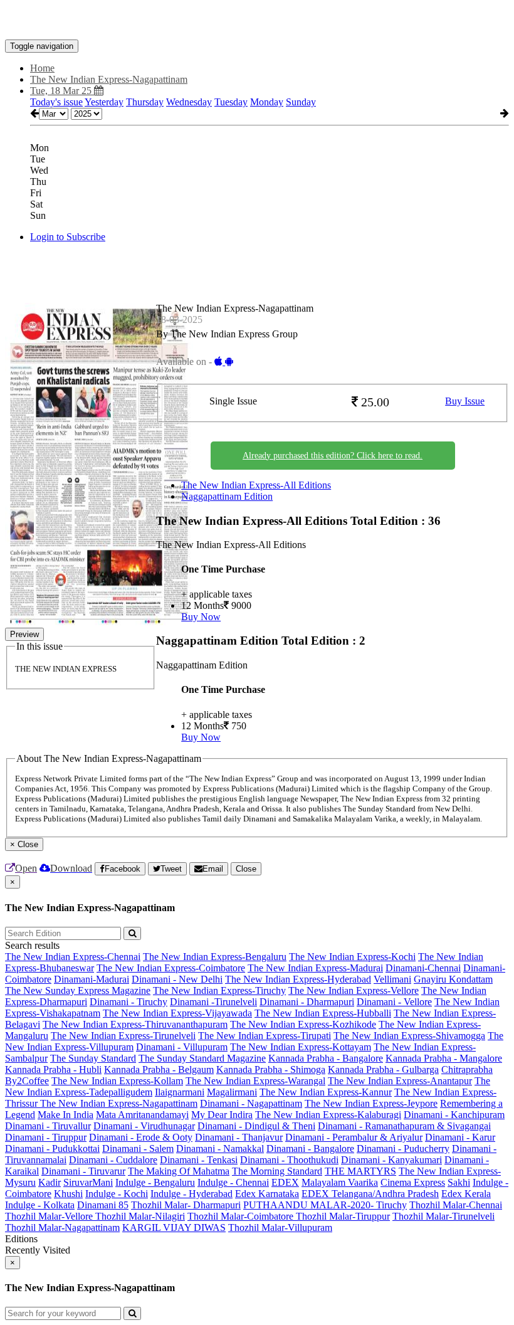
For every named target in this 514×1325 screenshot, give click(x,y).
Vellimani (392, 979)
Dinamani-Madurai (91, 979)
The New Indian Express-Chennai (72, 956)
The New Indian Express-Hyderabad (298, 979)
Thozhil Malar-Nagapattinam (62, 1227)
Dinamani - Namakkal (220, 1148)
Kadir (49, 1182)
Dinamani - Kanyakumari (391, 1159)
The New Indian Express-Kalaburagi (328, 1114)
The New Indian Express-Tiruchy (219, 990)
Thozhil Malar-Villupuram (280, 1227)
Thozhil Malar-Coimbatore (241, 1216)
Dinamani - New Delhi (177, 979)
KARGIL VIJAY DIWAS (174, 1227)
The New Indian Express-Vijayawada (177, 1013)
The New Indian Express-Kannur (326, 1092)
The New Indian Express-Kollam (117, 1080)
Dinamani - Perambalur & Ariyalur (353, 1137)
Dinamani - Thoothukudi (289, 1159)
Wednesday (189, 102)
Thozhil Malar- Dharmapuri (186, 1205)
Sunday (301, 102)
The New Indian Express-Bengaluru (214, 956)
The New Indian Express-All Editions (256, 485)
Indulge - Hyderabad (191, 1193)
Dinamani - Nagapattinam (251, 1103)
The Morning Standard (277, 1171)
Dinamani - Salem (138, 1148)
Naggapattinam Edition (227, 496)
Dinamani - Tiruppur (46, 1137)
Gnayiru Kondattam (453, 979)
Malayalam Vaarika (340, 1182)
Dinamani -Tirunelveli (213, 1001)
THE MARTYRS (360, 1171)
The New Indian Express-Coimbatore (171, 968)
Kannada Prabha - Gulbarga (383, 1069)
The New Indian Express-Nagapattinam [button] (108, 79)
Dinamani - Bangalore (310, 1148)
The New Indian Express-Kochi (352, 956)
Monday (266, 102)
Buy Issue (465, 401)
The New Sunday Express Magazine (77, 990)
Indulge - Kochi (116, 1193)
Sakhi (459, 1182)
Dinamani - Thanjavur (239, 1137)
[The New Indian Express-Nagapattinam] (257, 20)
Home (42, 68)
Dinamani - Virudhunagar (144, 1126)
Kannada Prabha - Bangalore (325, 1058)
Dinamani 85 (102, 1205)
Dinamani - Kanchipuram (454, 1114)
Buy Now (201, 616)
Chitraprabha (467, 1069)
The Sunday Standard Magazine (202, 1058)
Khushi (68, 1193)
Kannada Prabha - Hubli (53, 1069)
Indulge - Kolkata (40, 1205)
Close (246, 869)
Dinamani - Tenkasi (199, 1159)
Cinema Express (412, 1182)
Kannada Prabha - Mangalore (444, 1058)
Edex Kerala (466, 1193)
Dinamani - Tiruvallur (48, 1126)
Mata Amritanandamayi (142, 1114)
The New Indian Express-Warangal (255, 1080)
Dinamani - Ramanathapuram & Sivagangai (404, 1126)
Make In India (65, 1114)
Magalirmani (232, 1092)
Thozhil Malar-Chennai (455, 1205)
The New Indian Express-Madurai (315, 968)
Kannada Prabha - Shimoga (270, 1069)
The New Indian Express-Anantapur (400, 1080)
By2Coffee (27, 1080)
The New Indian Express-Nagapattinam (118, 1103)
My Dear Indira (222, 1114)
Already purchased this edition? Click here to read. (332, 455)
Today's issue (56, 102)
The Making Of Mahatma (178, 1171)
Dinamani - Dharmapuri (307, 1001)
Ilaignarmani (179, 1092)
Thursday (145, 102)
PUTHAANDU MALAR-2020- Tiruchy (325, 1205)
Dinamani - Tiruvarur (83, 1171)
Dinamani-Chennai (423, 968)
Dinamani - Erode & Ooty (140, 1137)
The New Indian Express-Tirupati (264, 1035)
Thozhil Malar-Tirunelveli (443, 1216)
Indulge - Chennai (233, 1182)
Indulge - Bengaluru (155, 1182)
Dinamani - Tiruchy (128, 1001)
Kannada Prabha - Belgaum (159, 1069)
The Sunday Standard (93, 1058)
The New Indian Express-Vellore (353, 990)
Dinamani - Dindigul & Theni (256, 1126)
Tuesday (231, 102)
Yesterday (104, 102)
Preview (24, 634)
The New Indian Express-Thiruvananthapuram (135, 1024)
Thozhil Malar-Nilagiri (140, 1216)
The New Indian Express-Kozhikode (303, 1024)
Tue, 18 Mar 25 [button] (62, 90)
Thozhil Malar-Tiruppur (343, 1216)
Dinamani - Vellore (394, 1001)
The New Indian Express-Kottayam (300, 1047)
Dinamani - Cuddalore (113, 1159)
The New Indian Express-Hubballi (322, 1013)
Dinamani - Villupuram (182, 1047)
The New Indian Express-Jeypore (371, 1103)
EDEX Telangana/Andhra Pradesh (370, 1193)
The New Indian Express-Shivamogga (409, 1035)
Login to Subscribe (67, 236)
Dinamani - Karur (460, 1137)
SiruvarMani (88, 1182)
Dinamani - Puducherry (403, 1148)
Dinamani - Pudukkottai (52, 1148)
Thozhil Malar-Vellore (50, 1216)
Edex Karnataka (267, 1193)
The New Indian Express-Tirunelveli (123, 1035)
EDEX (285, 1182)
